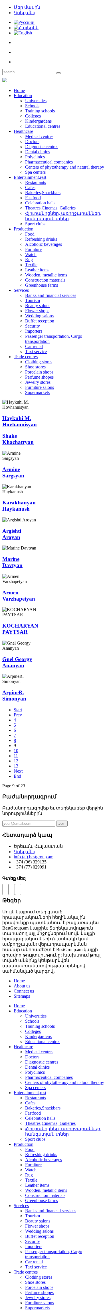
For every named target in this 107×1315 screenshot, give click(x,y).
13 (16, 766)
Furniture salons (39, 387)
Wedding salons (39, 315)
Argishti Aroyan (11, 534)
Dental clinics (37, 151)
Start (18, 709)
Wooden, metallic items (46, 274)
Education (23, 95)
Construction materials (45, 280)
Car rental (34, 346)
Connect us (24, 991)
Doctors (32, 141)
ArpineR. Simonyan (14, 695)
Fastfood (33, 197)
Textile (31, 264)
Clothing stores (38, 361)
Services (21, 290)
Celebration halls (40, 202)
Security (32, 326)
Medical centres (39, 136)
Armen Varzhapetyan (18, 596)
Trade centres (26, 356)
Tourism (32, 300)
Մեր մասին (27, 7)
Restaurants (35, 182)
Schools (32, 105)
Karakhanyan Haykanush (19, 506)
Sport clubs (35, 223)
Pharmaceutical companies (49, 162)
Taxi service (36, 351)
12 (16, 760)
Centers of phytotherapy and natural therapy (64, 167)
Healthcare (23, 131)
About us (22, 985)
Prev (18, 714)
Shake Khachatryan (18, 439)
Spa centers (35, 172)
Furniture (33, 249)
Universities (36, 100)
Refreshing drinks (41, 239)
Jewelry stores (38, 382)
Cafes (30, 187)
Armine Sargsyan (13, 472)
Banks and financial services (50, 295)
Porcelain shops (39, 372)
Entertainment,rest (30, 177)
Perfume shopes (39, 377)
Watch (31, 254)
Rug (29, 259)
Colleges (33, 116)
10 (16, 750)
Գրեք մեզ (24, 12)
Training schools (40, 110)
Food (30, 234)
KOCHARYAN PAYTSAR (20, 629)
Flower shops (37, 310)
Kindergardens (38, 121)
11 (16, 755)
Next (18, 771)
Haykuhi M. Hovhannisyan (19, 421)
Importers (33, 331)
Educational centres (42, 126)
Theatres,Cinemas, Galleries (50, 207)
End (17, 776)
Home (19, 90)
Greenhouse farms (41, 285)
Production (23, 228)
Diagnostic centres (41, 146)
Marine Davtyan (12, 562)
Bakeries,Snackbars (42, 192)
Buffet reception (39, 320)
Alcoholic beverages (43, 244)
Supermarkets (37, 392)
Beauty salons (37, 305)
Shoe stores (35, 366)
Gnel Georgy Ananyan (17, 662)
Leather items (37, 269)
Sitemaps (22, 996)
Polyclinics (35, 156)
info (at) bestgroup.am (33, 856)
